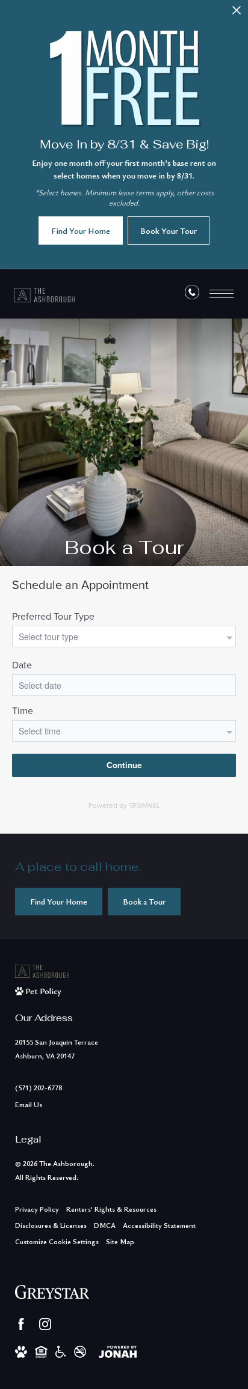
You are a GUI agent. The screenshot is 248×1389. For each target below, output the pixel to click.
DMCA (105, 1225)
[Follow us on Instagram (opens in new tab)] (45, 1324)
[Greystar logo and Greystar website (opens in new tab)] (52, 1291)
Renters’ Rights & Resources (111, 1208)
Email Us (28, 1104)
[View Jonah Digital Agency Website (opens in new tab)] (118, 1350)
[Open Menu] (221, 294)
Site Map (120, 1241)
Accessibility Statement (159, 1225)
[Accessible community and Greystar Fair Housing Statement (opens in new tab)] (60, 1350)
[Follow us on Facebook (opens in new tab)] (21, 1324)
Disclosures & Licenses (51, 1225)
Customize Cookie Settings (57, 1241)
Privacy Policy (37, 1208)
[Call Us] (192, 294)
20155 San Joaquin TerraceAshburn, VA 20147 (56, 1048)
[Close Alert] (236, 13)
